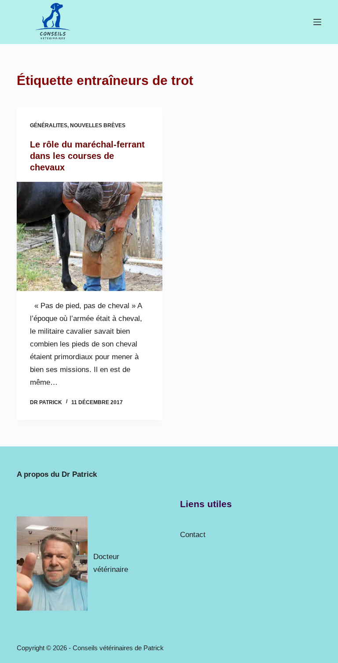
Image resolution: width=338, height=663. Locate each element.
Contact (193, 534)
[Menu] (317, 22)
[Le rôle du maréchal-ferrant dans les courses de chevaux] (89, 236)
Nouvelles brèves (97, 125)
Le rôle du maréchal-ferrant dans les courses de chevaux (87, 156)
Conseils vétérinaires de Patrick (118, 648)
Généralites (48, 125)
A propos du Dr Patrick (57, 474)
